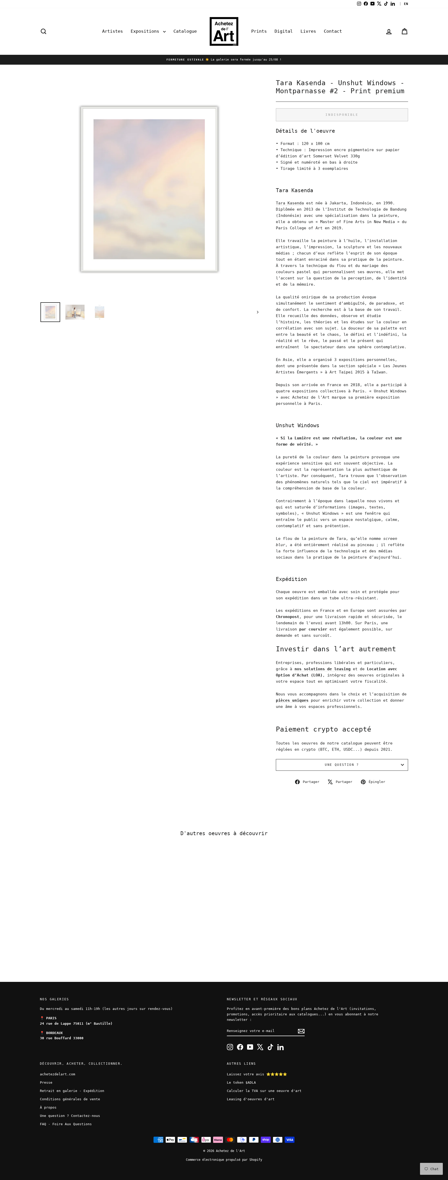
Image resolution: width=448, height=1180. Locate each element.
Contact (333, 31)
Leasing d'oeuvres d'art (251, 1099)
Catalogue (185, 31)
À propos (48, 1107)
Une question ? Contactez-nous (70, 1116)
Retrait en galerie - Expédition (72, 1091)
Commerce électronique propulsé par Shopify (224, 1160)
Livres (308, 31)
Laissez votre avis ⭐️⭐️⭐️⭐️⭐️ (257, 1074)
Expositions (146, 31)
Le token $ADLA (241, 1082)
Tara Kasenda (290, 203)
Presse (46, 1082)
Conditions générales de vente (70, 1099)
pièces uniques (292, 700)
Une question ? (342, 765)
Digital (284, 31)
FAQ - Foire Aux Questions (66, 1124)
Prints (259, 31)
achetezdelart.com (57, 1074)
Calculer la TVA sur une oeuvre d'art (264, 1091)
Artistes (112, 31)
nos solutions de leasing (323, 669)
